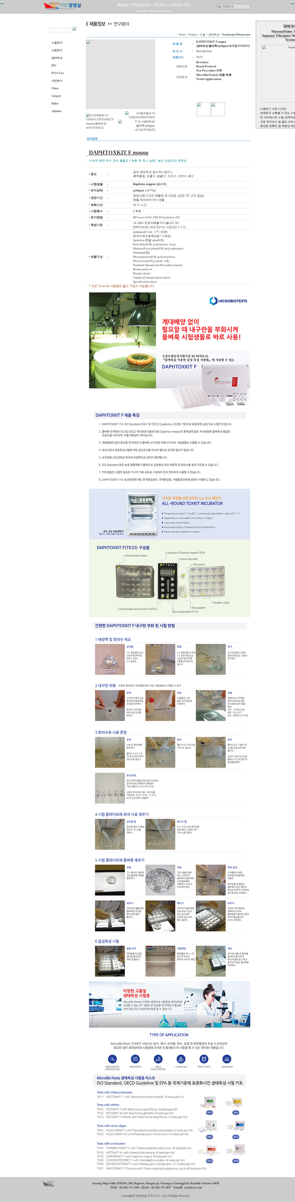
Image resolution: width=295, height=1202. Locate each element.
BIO (53, 65)
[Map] (48, 1184)
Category (56, 96)
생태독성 (56, 57)
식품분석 (56, 50)
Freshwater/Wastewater (236, 34)
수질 (202, 34)
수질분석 (56, 42)
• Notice (159, 4)
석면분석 (56, 80)
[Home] (62, 8)
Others (55, 88)
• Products (140, 4)
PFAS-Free (57, 73)
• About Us (178, 4)
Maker (55, 103)
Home (123, 4)
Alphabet (56, 111)
